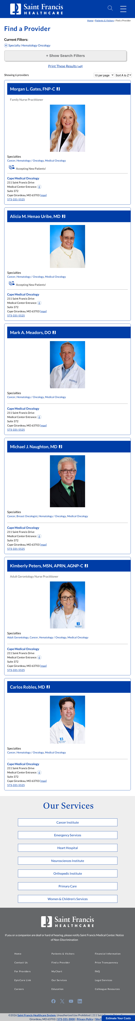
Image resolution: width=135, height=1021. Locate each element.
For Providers (22, 971)
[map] (43, 195)
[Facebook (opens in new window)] (53, 1001)
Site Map (100, 1019)
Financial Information (108, 953)
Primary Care (68, 886)
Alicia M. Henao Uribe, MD (35, 216)
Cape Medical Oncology (23, 178)
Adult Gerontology (18, 637)
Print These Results (65, 66)
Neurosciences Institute (67, 861)
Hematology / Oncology (30, 160)
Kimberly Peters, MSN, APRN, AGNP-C (46, 565)
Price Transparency (106, 962)
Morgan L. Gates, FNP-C (32, 88)
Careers (19, 989)
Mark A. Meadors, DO (30, 332)
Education (57, 989)
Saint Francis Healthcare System (36, 1015)
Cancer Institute (67, 822)
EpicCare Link (22, 980)
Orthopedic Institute (67, 873)
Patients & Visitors (104, 20)
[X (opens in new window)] (62, 1001)
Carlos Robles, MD (27, 686)
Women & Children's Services (68, 899)
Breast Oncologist (27, 516)
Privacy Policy (85, 1019)
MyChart (57, 971)
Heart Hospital (67, 848)
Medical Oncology (55, 160)
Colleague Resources (107, 989)
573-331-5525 (16, 199)
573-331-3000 (66, 1019)
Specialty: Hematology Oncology (29, 45)
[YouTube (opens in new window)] (71, 1001)
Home (90, 20)
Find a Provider (61, 962)
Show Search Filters (65, 56)
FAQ (97, 971)
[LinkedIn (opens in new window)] (79, 1001)
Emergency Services (67, 835)
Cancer (11, 160)
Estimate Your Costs (118, 1018)
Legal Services (103, 980)
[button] (123, 9)
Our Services (59, 980)
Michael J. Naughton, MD (33, 446)
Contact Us (21, 962)
